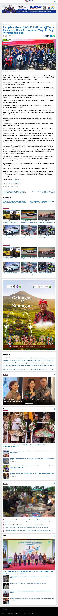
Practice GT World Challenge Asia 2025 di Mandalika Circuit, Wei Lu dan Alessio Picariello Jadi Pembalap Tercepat (29, 221)
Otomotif (5, 36)
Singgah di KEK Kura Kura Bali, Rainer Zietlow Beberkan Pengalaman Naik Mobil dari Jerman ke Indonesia (15, 202)
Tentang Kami (19, 613)
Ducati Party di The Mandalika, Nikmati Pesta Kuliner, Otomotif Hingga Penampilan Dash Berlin (46, 221)
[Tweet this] (48, 36)
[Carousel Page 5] (32, 403)
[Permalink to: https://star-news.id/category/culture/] (54, 483)
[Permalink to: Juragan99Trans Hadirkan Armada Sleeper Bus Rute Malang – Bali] (29, 229)
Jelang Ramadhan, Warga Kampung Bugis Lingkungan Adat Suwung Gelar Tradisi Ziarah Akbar (28, 519)
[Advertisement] (29, 17)
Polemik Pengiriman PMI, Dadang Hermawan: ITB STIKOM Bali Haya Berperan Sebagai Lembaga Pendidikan (15, 192)
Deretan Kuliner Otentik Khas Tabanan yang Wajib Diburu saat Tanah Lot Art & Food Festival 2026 (27, 363)
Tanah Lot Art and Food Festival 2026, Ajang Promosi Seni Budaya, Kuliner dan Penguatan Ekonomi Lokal (29, 358)
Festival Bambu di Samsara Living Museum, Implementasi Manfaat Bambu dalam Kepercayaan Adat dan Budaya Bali (28, 400)
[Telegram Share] (51, 36)
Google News (16, 179)
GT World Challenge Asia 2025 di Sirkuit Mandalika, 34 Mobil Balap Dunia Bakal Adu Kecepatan (30, 576)
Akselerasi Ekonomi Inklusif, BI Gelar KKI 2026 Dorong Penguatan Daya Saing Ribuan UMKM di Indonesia (28, 369)
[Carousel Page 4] (31, 403)
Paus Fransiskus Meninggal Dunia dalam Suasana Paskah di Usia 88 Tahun (28, 583)
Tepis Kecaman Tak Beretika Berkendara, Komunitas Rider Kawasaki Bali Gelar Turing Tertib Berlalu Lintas (45, 236)
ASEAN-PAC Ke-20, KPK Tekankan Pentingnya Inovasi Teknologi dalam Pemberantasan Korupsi (31, 591)
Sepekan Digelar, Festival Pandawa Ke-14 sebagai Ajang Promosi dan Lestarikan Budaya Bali (27, 521)
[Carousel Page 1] (25, 403)
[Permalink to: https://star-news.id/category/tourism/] (54, 409)
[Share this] (45, 36)
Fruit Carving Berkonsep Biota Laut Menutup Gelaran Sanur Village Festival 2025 (24, 524)
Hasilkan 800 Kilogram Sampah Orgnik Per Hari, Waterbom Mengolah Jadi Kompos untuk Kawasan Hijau (28, 360)
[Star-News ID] (29, 1)
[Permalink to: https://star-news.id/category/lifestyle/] (54, 374)
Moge (5, 183)
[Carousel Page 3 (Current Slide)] (29, 403)
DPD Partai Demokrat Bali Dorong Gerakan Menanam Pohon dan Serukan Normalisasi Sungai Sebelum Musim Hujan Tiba (28, 366)
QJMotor (17, 183)
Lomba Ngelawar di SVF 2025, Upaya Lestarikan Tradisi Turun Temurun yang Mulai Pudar (26, 527)
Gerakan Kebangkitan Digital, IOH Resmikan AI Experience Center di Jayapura (43, 191)
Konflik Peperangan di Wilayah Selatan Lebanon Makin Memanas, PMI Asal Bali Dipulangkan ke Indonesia (32, 599)
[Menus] (3, 1)
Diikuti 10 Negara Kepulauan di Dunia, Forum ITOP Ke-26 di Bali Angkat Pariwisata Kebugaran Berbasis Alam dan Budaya (28, 572)
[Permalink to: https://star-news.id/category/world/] (54, 536)
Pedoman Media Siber (29, 613)
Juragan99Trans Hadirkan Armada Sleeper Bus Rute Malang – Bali (27, 236)
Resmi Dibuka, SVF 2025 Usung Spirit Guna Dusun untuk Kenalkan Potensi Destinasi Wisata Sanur (28, 530)
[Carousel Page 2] (27, 403)
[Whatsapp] (53, 36)
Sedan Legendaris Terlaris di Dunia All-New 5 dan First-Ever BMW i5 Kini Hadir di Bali (42, 202)
